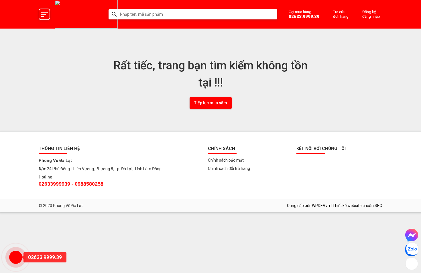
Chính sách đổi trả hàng (229, 168)
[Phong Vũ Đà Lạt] (86, 14)
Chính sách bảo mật (226, 160)
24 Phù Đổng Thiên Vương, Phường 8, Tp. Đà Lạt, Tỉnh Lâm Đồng (104, 168)
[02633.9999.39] (15, 257)
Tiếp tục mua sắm (210, 103)
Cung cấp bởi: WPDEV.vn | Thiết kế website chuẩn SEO (334, 205)
